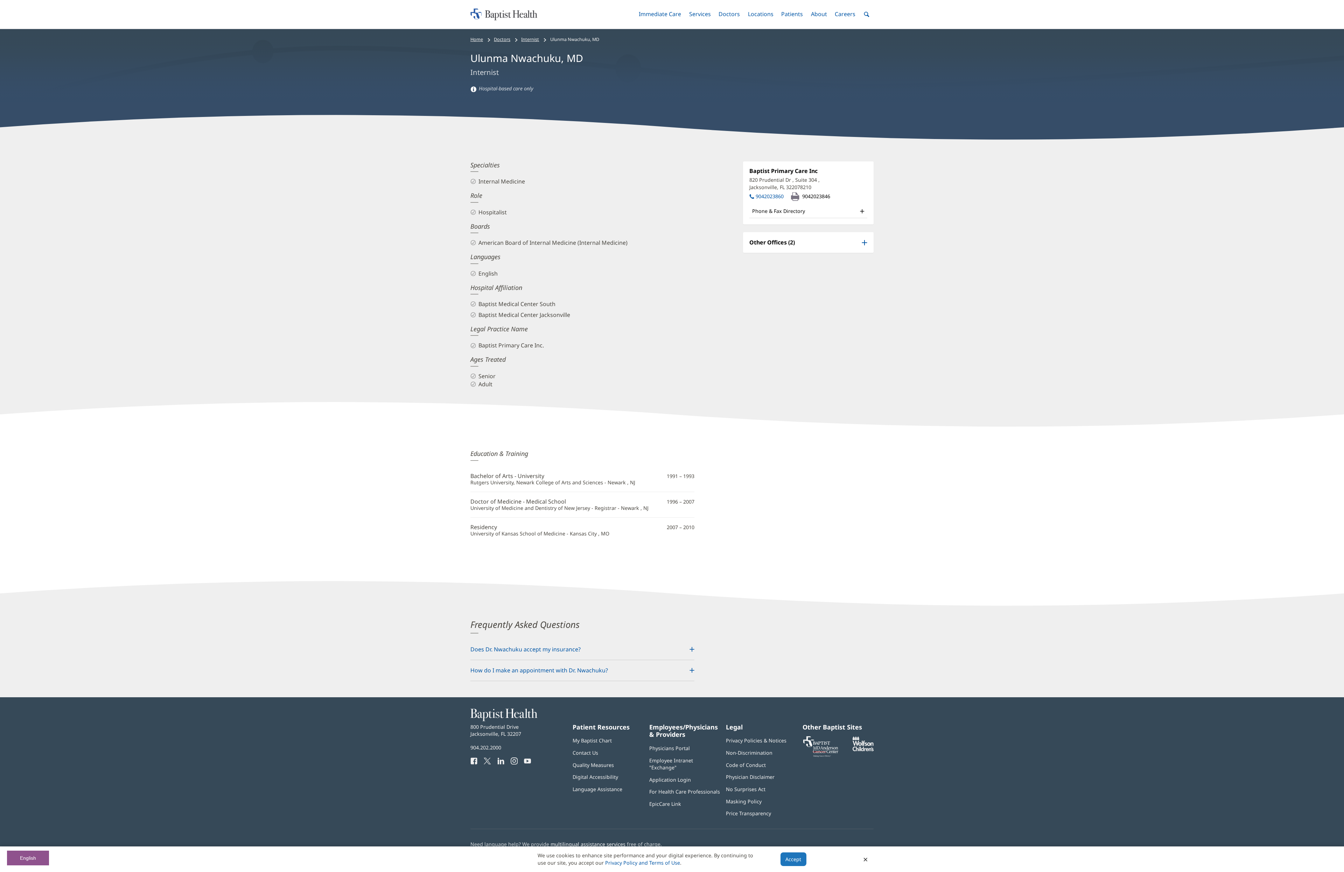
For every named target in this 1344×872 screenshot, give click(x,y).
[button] (660, 14)
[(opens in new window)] (863, 749)
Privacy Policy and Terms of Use (642, 862)
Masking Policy (744, 801)
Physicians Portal (669, 748)
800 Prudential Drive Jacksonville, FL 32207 (495, 730)
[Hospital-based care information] (473, 89)
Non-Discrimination (749, 752)
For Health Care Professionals (684, 791)
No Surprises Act (745, 789)
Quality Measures (593, 765)
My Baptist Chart (592, 740)
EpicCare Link (665, 804)
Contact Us (585, 752)
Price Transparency (748, 813)
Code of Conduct (746, 765)
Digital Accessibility (595, 777)
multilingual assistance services (588, 844)
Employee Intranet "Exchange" (671, 764)
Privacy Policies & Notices (756, 740)
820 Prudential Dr (784, 183)
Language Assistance (597, 789)
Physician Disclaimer (750, 777)
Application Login (670, 779)
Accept (793, 859)
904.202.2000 (485, 747)
